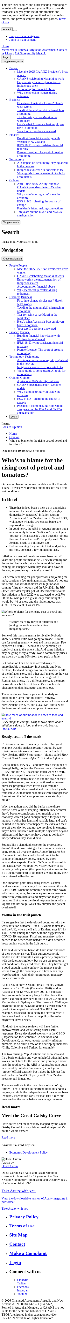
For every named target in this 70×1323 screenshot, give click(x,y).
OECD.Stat (9, 729)
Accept (7, 29)
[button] (13, 61)
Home (5, 46)
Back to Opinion (12, 427)
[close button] (15, 30)
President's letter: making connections (40, 208)
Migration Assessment (42, 49)
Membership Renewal (15, 49)
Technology (16, 159)
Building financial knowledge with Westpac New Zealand (38, 140)
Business (14, 99)
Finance (14, 134)
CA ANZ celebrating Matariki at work (40, 78)
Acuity (31, 53)
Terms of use (22, 1225)
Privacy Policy (23, 1216)
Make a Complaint (28, 1253)
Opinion (14, 180)
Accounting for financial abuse (36, 89)
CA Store (20, 53)
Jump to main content (22, 39)
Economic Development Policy (28, 1152)
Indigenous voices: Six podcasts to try (40, 169)
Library (9, 53)
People (13, 68)
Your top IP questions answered (36, 131)
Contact (17, 1244)
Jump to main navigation (24, 36)
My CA (41, 53)
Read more (8, 1137)
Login (6, 57)
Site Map (18, 1234)
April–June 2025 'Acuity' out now (38, 183)
